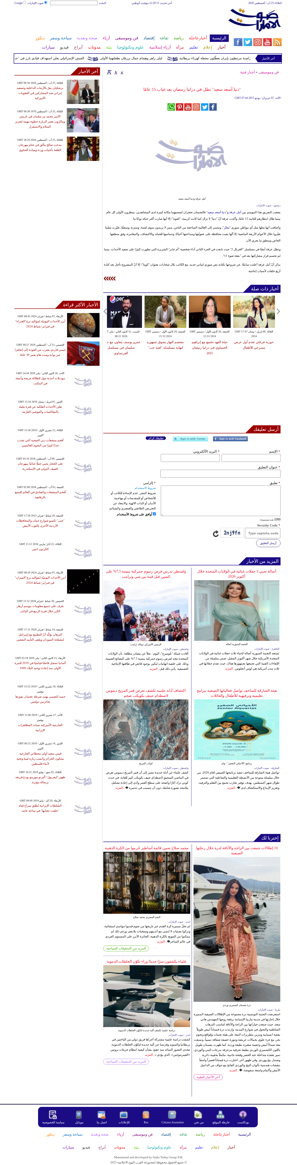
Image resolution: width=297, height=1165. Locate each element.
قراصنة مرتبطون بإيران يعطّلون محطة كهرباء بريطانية (234, 58)
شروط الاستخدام (145, 488)
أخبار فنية (247, 72)
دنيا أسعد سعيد (216, 212)
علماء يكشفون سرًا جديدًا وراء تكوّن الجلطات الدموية (147, 961)
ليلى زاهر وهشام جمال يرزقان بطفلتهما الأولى (149, 58)
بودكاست (243, 1122)
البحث (102, 3)
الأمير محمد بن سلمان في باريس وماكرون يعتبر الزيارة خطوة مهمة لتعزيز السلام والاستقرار (40, 121)
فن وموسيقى (268, 72)
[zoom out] (121, 72)
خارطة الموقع (221, 1122)
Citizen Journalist (172, 1122)
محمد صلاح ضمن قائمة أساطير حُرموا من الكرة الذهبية (147, 848)
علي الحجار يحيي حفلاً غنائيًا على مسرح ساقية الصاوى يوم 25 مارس (262, 347)
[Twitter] (190, 440)
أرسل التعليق (268, 543)
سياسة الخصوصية (53, 1122)
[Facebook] (230, 440)
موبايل (79, 1122)
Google (18, 3)
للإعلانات (124, 1122)
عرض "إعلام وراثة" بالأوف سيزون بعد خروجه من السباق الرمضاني (218, 347)
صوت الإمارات (35, 3)
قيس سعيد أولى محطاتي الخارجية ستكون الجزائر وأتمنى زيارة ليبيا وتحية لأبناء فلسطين (40, 758)
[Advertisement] (121, 20)
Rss (146, 1122)
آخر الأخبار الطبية (208, 1077)
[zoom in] (109, 72)
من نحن (199, 1122)
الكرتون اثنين (40, 549)
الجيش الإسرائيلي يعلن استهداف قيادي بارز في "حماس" (64, 58)
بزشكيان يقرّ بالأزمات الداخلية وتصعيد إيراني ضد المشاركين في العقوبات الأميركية (40, 93)
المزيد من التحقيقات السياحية (126, 948)
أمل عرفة (235, 212)
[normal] (115, 72)
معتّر (226, 227)
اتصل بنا (102, 1122)
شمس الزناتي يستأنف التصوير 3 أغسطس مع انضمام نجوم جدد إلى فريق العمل (174, 347)
